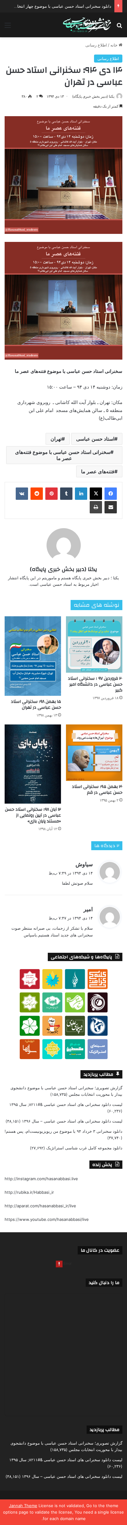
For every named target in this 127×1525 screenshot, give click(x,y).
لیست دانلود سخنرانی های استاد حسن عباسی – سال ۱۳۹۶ (72, 1121)
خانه (114, 45)
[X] (96, 493)
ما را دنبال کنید (104, 1282)
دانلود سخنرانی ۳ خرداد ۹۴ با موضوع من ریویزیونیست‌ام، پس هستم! (63, 1131)
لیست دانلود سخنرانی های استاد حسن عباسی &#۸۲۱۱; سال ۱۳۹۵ (65, 1104)
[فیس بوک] (110, 493)
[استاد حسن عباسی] (87, 25)
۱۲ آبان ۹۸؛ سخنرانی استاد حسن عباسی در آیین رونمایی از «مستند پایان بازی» (33, 815)
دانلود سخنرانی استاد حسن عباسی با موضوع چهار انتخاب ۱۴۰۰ (57, 6)
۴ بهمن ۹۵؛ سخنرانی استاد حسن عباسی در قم (97, 790)
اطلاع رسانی (96, 45)
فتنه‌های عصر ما (97, 471)
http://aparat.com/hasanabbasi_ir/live (40, 1205)
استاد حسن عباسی (95, 439)
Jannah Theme (23, 1505)
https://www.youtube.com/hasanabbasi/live (47, 1219)
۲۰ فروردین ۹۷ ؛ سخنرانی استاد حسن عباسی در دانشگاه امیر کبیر (95, 684)
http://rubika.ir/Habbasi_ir (29, 1192)
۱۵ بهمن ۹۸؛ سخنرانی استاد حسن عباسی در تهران (36, 705)
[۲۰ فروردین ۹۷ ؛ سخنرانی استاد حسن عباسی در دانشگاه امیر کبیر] (94, 644)
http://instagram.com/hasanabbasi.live (41, 1178)
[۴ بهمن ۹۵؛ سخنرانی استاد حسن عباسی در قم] (94, 752)
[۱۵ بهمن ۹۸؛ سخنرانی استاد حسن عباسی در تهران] (33, 656)
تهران (56, 439)
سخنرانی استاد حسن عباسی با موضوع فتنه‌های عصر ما (62, 455)
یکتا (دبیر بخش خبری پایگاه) (93, 96)
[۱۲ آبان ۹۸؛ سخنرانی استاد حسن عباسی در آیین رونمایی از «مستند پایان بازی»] (33, 763)
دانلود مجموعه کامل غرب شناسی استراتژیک (84, 1147)
